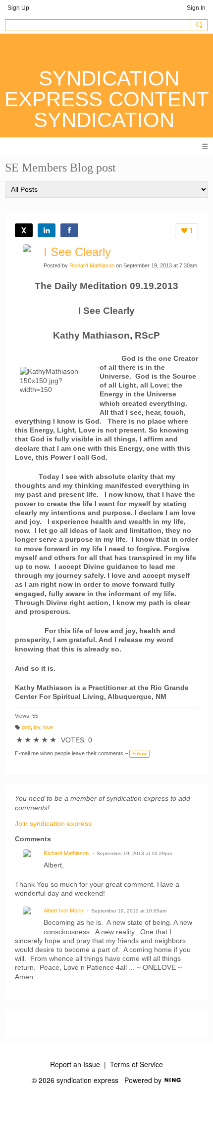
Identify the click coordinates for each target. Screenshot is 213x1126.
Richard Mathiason (91, 265)
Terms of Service (136, 1064)
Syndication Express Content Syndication (106, 99)
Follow (139, 753)
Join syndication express (53, 823)
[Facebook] (69, 230)
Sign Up (18, 7)
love (48, 727)
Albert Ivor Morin (63, 910)
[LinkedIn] (46, 230)
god (26, 727)
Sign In (196, 7)
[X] (24, 230)
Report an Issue (75, 1064)
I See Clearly (77, 252)
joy (37, 727)
